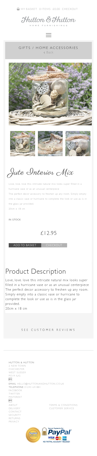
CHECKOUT (70, 8)
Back (49, 52)
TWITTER (14, 393)
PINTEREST (15, 397)
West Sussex (17, 372)
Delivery (14, 408)
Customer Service (61, 408)
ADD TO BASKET (24, 245)
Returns (14, 418)
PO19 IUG (14, 375)
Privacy (14, 421)
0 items (45, 8)
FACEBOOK (15, 390)
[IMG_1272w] (50, 94)
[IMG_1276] (50, 143)
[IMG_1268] (77, 143)
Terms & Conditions (63, 405)
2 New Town (17, 365)
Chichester (16, 369)
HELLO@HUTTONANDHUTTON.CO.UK (36, 383)
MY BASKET (28, 8)
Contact (15, 411)
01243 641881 (25, 387)
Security (15, 415)
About (13, 405)
